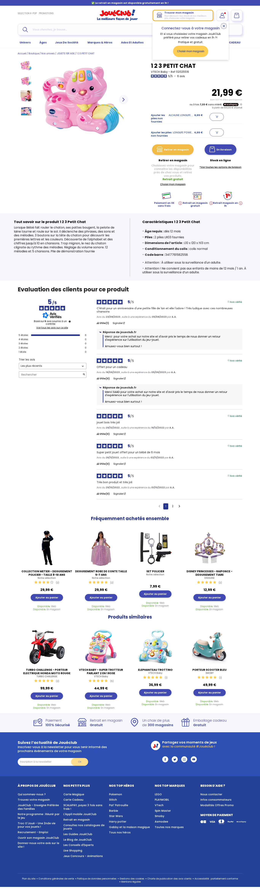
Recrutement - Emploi (33, 832)
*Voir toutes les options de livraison (220, 167)
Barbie (113, 811)
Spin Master (163, 811)
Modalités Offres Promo (217, 805)
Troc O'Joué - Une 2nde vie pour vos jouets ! (36, 825)
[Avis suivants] (179, 506)
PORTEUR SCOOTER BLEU (209, 671)
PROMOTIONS (46, 13)
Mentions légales (131, 881)
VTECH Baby (159, 72)
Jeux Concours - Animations (83, 856)
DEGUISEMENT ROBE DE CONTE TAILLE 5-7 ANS (101, 575)
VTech (159, 805)
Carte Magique (73, 794)
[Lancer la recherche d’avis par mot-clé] (83, 374)
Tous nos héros (120, 832)
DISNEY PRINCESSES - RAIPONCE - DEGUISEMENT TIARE (209, 575)
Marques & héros (100, 42)
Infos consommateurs (215, 800)
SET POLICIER (155, 573)
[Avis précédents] (159, 506)
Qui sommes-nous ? (32, 794)
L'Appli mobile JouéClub (80, 814)
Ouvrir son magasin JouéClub (38, 838)
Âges (43, 42)
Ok (79, 761)
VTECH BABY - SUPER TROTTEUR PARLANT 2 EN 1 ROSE (101, 673)
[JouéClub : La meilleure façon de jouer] (117, 20)
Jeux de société (67, 42)
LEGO (158, 794)
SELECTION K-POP (27, 13)
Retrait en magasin (76, 820)
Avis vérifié (236, 302)
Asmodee (161, 821)
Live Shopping (72, 850)
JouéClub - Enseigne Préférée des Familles (38, 807)
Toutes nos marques (169, 827)
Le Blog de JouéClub (77, 840)
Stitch (113, 800)
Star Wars (116, 816)
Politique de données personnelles (96, 878)
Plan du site (28, 878)
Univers (25, 42)
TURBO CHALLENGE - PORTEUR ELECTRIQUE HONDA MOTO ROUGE (46, 673)
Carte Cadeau (73, 800)
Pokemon (115, 794)
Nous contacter (211, 794)
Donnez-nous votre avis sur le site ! (38, 845)
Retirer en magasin (176, 149)
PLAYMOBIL (162, 800)
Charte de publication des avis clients (169, 878)
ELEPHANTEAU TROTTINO (155, 671)
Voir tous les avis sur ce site (52, 327)
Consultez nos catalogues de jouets (83, 827)
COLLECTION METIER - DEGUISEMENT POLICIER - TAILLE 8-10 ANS (47, 575)
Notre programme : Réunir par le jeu (39, 816)
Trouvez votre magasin (34, 800)
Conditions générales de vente (56, 878)
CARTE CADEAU (229, 42)
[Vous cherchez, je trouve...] (25, 29)
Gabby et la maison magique (129, 827)
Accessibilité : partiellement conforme (216, 878)
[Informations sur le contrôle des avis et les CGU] (69, 321)
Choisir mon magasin (190, 51)
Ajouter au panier (46, 597)
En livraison (224, 149)
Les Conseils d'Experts (78, 845)
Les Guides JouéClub (77, 834)
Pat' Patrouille (118, 805)
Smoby (159, 816)
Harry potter (117, 821)
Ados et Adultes (132, 42)
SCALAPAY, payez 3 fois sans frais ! (82, 807)
